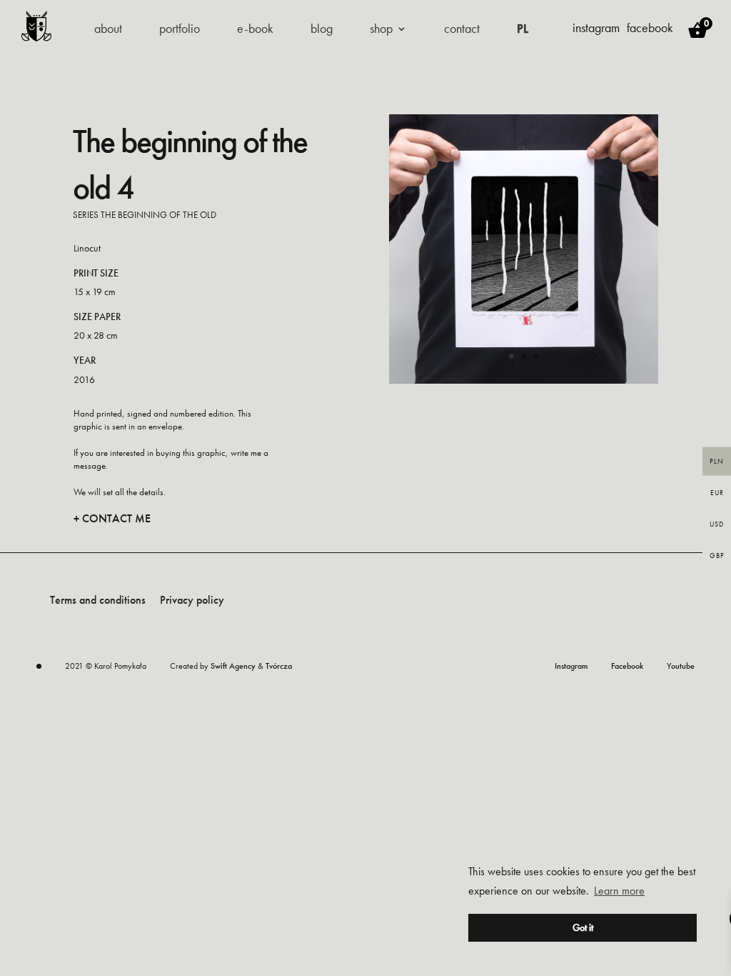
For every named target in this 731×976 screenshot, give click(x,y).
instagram (596, 27)
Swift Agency (233, 666)
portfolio (179, 30)
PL (522, 30)
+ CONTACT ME (112, 519)
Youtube (681, 666)
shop (381, 30)
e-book (255, 30)
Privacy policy (192, 599)
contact (462, 30)
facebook (650, 27)
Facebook (627, 666)
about (108, 30)
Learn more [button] (619, 890)
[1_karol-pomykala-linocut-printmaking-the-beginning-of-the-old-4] (523, 379)
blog (322, 30)
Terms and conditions (98, 599)
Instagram (571, 666)
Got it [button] (583, 927)
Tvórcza (279, 666)
